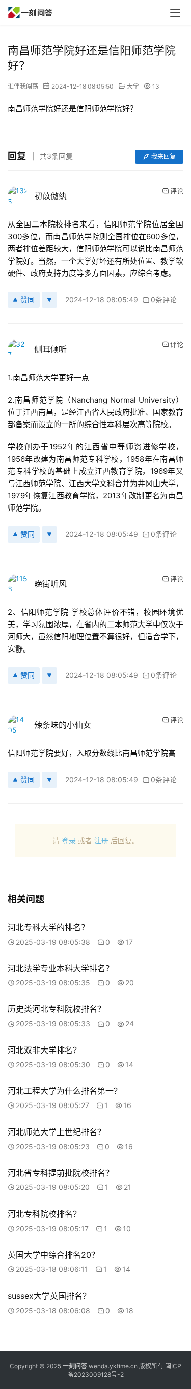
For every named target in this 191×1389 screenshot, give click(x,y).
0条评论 (164, 299)
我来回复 (163, 156)
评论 (176, 191)
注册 (101, 840)
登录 (69, 840)
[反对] (49, 300)
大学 (133, 86)
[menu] (175, 13)
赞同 (27, 299)
